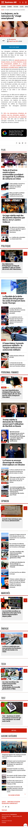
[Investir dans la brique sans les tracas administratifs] (12, 505)
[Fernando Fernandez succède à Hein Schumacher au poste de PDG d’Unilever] (4, 768)
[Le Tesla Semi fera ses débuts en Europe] (5, 570)
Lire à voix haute (14, 47)
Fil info (21, 6)
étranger (4, 483)
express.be (13, 39)
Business (4, 212)
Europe (3, 324)
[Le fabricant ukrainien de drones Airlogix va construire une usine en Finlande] (5, 561)
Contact (4, 802)
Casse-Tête (4, 359)
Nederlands (4, 810)
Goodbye (4, 818)
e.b (3, 40)
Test (3, 713)
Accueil (2, 9)
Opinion (3, 516)
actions (3, 608)
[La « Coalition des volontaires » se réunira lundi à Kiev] (5, 235)
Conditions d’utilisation (13, 802)
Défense (3, 241)
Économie (9, 6)
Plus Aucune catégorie (17, 794)
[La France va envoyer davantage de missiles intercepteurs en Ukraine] (14, 444)
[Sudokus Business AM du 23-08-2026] (5, 353)
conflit (3, 233)
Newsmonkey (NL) (6, 816)
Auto (3, 167)
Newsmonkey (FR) (17, 816)
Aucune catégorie (5, 36)
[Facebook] (3, 806)
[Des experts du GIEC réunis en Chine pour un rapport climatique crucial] (4, 774)
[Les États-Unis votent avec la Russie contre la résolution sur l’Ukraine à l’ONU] (4, 780)
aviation (3, 189)
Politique (16, 6)
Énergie (3, 474)
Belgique (3, 6)
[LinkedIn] (8, 806)
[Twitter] (6, 806)
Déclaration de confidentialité (9, 803)
